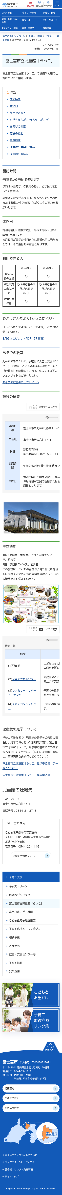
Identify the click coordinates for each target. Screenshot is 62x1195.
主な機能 (15, 140)
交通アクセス (12, 1098)
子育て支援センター (24, 679)
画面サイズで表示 (48, 407)
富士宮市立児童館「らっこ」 (26, 903)
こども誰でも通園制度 (22, 920)
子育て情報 (15, 963)
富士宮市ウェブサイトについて (21, 1155)
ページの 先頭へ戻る (50, 1048)
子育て (48, 36)
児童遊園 (14, 971)
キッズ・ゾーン (18, 886)
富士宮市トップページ (13, 36)
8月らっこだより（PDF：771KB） (24, 338)
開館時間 (15, 99)
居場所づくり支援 (19, 895)
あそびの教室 (18, 126)
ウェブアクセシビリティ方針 (20, 1162)
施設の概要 (16, 133)
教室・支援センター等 (22, 954)
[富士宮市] (10, 4)
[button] (30, 4)
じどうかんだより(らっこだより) (29, 119)
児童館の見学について (23, 147)
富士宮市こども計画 (21, 912)
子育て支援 (15, 877)
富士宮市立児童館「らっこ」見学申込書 (26, 775)
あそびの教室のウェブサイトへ (20, 382)
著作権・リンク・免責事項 (19, 1169)
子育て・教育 (35, 36)
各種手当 (14, 946)
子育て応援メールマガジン (25, 929)
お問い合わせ (12, 1108)
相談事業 (14, 937)
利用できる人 (18, 113)
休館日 (14, 106)
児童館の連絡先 (19, 154)
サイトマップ (12, 1176)
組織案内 (9, 1088)
